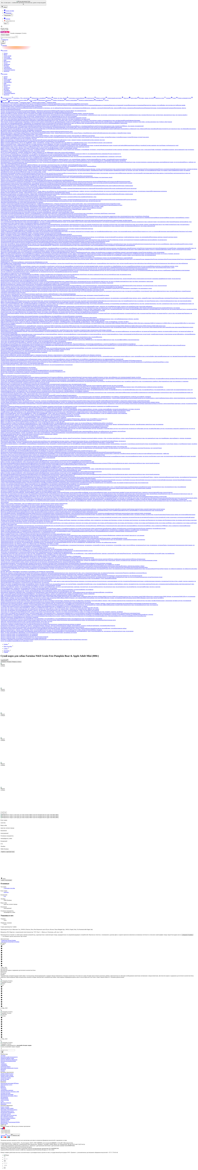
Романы (158, 362)
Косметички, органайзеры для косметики (25, 277)
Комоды (11, 135)
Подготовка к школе (111, 360)
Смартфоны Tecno (104, 387)
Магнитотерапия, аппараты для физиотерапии (73, 278)
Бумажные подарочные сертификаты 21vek (29, 371)
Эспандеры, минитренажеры (54, 287)
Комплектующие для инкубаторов (39, 231)
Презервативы (108, 285)
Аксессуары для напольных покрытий (141, 191)
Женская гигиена (5, 284)
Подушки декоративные (83, 431)
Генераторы (30, 203)
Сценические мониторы (21, 339)
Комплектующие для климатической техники (13, 384)
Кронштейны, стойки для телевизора (38, 417)
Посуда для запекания (40, 155)
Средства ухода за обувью (67, 276)
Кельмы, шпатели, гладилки (27, 213)
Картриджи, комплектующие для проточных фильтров (67, 169)
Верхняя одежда (52, 274)
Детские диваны (73, 133)
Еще (5, 23)
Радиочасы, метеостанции (27, 392)
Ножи (17, 158)
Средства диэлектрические (27, 187)
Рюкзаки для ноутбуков (67, 127)
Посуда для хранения (23, 160)
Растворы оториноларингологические (141, 278)
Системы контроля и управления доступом (97, 406)
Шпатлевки (30, 177)
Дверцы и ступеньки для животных (87, 310)
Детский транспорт (6, 257)
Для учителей (86, 360)
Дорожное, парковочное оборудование (84, 242)
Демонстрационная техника (8, 319)
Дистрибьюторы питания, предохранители (121, 239)
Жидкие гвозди (17, 196)
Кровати (18, 410)
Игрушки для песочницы (11, 249)
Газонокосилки (33, 217)
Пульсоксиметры (49, 278)
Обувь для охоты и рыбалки (25, 276)
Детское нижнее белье (62, 259)
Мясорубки (64, 112)
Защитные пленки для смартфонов (108, 389)
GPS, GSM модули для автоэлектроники (59, 245)
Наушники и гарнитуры (21, 395)
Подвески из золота (116, 345)
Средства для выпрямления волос (119, 269)
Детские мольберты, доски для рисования (153, 252)
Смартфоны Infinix (95, 387)
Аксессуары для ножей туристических (84, 300)
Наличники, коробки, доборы (20, 192)
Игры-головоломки (40, 330)
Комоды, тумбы (5, 135)
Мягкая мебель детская (75, 256)
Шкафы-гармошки (34, 409)
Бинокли (14, 338)
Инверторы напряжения (95, 398)
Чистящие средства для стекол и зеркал (75, 428)
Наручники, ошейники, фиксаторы (19, 349)
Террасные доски (51, 180)
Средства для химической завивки (101, 269)
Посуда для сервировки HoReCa (28, 323)
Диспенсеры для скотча (73, 213)
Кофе (5, 60)
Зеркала (13, 416)
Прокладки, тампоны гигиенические (19, 284)
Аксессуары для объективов (116, 120)
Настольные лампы (52, 424)
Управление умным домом (19, 402)
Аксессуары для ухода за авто (157, 244)
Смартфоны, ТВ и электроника (21, 98)
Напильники (64, 209)
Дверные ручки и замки (34, 192)
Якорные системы (128, 303)
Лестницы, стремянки (18, 228)
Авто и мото (134, 98)
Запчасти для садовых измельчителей (145, 226)
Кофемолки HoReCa (130, 325)
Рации (28, 327)
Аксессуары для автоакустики (102, 239)
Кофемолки (55, 110)
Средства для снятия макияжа (86, 266)
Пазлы (46, 330)
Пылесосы (6, 71)
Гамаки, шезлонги (50, 146)
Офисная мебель (5, 321)
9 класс (49, 360)
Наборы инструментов (19, 207)
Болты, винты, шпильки (75, 185)
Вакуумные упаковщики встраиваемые (18, 106)
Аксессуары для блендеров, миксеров (159, 115)
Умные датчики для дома (63, 402)
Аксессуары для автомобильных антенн (99, 241)
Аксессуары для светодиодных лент (91, 201)
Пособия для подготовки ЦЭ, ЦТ (66, 360)
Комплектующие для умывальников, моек (105, 170)
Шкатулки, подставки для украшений (65, 166)
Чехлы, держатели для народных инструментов (34, 342)
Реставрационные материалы (159, 191)
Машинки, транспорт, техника (80, 248)
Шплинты (116, 185)
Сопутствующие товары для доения (90, 231)
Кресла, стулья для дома (103, 413)
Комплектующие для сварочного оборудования (74, 206)
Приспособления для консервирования (64, 162)
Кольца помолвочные (31, 344)
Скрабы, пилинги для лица (101, 266)
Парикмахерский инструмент (121, 267)
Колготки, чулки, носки (18, 274)
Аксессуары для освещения (156, 424)
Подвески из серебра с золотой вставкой (142, 345)
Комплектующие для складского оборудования (144, 327)
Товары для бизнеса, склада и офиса (17, 100)
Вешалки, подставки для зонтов (56, 144)
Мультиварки (38, 108)
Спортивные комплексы (29, 289)
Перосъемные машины (19, 232)
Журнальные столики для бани (60, 148)
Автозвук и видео (5, 239)
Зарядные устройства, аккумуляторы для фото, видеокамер (93, 120)
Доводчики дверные (64, 192)
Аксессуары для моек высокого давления (97, 226)
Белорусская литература (70, 362)
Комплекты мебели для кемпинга (21, 302)
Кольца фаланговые (42, 344)
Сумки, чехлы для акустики (41, 393)
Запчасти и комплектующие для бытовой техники (14, 364)
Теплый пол (85, 183)
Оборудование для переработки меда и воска (48, 234)
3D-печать (90, 331)
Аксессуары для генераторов (87, 216)
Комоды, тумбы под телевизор (21, 417)
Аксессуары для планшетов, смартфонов (86, 388)
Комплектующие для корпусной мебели (114, 145)
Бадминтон (68, 295)
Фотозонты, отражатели (80, 121)
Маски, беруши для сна (96, 431)
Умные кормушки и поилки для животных (182, 403)
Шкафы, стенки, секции (34, 142)
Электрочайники (25, 110)
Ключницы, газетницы (81, 144)
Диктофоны (63, 395)
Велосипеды (7, 61)
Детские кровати (24, 410)
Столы (2, 137)
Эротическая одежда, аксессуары (25, 352)
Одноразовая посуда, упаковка (101, 160)
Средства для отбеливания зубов (94, 281)
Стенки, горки (19, 409)
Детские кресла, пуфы (44, 407)
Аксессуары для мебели (78, 145)
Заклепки (66, 185)
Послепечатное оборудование (8, 317)
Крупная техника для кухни (8, 103)
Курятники (176, 231)
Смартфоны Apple (34, 387)
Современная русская (140, 362)
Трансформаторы (77, 188)
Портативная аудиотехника (8, 395)
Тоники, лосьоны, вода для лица (35, 266)
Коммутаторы (67, 400)
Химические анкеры (91, 185)
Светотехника (4, 201)
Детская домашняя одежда (37, 259)
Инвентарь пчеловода (66, 234)
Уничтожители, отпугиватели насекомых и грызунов (108, 221)
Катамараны (30, 303)
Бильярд (3, 296)
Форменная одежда (78, 274)
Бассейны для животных (71, 310)
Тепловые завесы (104, 378)
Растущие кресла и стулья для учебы (55, 421)
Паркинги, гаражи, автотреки (96, 248)
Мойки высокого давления (173, 217)
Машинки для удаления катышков (121, 377)
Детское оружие (74, 249)
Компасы (96, 300)
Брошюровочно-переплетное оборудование (34, 317)
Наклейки (86, 320)
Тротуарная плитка (41, 178)
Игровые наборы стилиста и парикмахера (151, 249)
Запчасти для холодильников (52, 364)
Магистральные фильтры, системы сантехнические (95, 169)
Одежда (3, 274)
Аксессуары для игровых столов (74, 330)
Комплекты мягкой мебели (94, 133)
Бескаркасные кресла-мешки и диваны (111, 133)
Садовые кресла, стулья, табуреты (89, 412)
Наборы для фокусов (46, 251)
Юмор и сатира (165, 362)
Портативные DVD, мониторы (86, 239)
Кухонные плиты (32, 103)
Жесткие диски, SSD (15, 126)
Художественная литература (8, 362)
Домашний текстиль (6, 431)
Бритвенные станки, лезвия (26, 271)
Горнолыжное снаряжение (35, 288)
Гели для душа (15, 270)
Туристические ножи (68, 300)
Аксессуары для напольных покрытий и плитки (13, 191)
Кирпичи (22, 178)
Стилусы (32, 398)
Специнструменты (67, 210)
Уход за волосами (5, 267)
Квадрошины (60, 235)
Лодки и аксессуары (6, 303)
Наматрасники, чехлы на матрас (62, 410)
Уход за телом (4, 270)
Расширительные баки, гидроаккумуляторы (185, 169)
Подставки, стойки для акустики (25, 393)
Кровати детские (55, 256)
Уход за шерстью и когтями (78, 312)
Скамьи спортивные (41, 289)
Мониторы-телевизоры (31, 117)
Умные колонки (49, 395)
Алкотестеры (13, 242)
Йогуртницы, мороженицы (127, 108)
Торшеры (27, 424)
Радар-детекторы (59, 241)
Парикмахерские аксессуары (136, 267)
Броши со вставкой (9, 346)
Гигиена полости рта (6, 281)
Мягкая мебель (4, 133)
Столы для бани (48, 148)
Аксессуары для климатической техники (75, 384)
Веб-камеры (121, 398)
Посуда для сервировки (89, 153)
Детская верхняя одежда (74, 259)
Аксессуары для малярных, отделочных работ (91, 213)
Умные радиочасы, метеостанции (162, 403)
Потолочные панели (26, 195)
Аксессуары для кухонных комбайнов (124, 115)
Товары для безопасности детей (170, 145)
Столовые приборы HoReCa (76, 323)
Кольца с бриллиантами (74, 344)
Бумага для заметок (25, 320)
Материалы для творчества (130, 331)
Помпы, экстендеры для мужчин (89, 348)
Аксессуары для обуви (39, 276)
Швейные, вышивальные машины (67, 377)
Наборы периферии (40, 398)
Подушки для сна (16, 431)
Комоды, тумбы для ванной (52, 135)
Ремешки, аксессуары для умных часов (66, 119)
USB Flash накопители (17, 131)
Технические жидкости (7, 238)
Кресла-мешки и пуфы (14, 407)
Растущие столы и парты (82, 137)
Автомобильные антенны (70, 241)
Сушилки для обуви (135, 377)
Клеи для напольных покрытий (52, 196)
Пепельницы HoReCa (141, 325)
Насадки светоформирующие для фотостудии (62, 121)
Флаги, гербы (19, 363)
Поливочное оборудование (15, 221)
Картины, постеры (16, 166)
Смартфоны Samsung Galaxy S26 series (130, 387)
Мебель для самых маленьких (8, 253)
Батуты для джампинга (117, 287)
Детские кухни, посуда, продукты (61, 249)
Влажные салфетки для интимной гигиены (58, 284)
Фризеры (136, 108)
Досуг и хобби (33, 100)
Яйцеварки (11, 109)
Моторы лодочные (38, 303)
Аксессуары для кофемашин (64, 115)
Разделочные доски (41, 159)
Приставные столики (114, 137)
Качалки (90, 255)
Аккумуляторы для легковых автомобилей (36, 237)
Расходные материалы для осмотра (140, 285)
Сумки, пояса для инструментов (52, 214)
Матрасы (13, 410)
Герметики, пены (91, 196)
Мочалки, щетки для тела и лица (157, 270)
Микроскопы (20, 338)
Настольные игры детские (21, 252)
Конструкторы (9, 248)
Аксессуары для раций (113, 327)
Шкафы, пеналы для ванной (33, 414)
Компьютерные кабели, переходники (171, 398)
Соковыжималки (47, 110)
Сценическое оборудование (8, 339)
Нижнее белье (8, 274)
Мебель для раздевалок (143, 291)
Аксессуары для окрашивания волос (138, 269)
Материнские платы (59, 126)
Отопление (3, 183)
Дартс (64, 330)
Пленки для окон (79, 425)
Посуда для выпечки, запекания (9, 155)
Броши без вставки (19, 346)
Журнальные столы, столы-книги (85, 142)
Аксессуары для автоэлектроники (9, 245)
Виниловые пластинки (130, 392)
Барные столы (16, 137)
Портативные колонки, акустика (36, 395)
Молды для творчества (143, 331)
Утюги (48, 377)
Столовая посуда (79, 153)
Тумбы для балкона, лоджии (158, 149)
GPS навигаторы (35, 241)
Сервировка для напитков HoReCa (64, 325)
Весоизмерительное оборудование (98, 327)
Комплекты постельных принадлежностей (35, 431)
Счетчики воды (34, 189)
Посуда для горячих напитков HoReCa (58, 323)
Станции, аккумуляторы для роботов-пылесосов (105, 381)
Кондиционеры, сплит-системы (33, 378)
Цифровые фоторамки (134, 120)
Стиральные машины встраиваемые (37, 377)
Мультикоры (31, 339)
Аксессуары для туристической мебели (181, 300)
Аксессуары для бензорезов (34, 216)
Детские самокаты (60, 257)
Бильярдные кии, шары (21, 296)
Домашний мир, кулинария (74, 356)
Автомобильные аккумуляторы (17, 237)
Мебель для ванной (6, 414)
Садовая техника (5, 217)
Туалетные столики (52, 137)
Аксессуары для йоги (18, 287)
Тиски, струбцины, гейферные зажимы (23, 209)
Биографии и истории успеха (76, 355)
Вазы (60, 427)
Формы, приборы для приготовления (86, 159)
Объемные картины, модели (59, 331)
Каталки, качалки (15, 257)
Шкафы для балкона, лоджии (93, 149)
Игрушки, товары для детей (146, 98)
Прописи (24, 360)
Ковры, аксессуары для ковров (38, 432)
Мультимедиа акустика (14, 392)
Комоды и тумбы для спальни (52, 416)
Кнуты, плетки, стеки (34, 349)
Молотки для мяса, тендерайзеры (105, 159)
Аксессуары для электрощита (32, 188)
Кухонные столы (8, 137)
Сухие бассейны (97, 255)
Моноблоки (27, 124)
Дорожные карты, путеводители (158, 300)
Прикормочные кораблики (160, 307)
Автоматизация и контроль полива (131, 221)
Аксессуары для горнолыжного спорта (105, 288)
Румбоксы (61, 252)
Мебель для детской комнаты (8, 256)
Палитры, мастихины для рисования (26, 335)
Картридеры (59, 131)
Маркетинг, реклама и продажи (19, 355)
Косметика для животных (92, 312)
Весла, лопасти (65, 303)
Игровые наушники (120, 128)
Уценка (6, 53)
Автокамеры (78, 235)
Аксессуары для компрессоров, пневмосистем (74, 205)
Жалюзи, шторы (5, 425)
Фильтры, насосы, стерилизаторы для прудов (64, 220)
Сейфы (41, 321)
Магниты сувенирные (87, 166)
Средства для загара (19, 273)
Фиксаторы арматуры (108, 185)
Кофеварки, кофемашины (36, 110)
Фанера (29, 180)
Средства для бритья (72, 271)
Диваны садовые (82, 133)
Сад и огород (4, 221)
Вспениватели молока (64, 110)
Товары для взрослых (58, 100)
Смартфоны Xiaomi (44, 387)
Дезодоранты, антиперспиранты (90, 270)
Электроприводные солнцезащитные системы (96, 425)
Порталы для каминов (156, 378)
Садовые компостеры (88, 221)
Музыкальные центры (49, 392)
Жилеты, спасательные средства (49, 305)
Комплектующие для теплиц (64, 221)
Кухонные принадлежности (8, 159)
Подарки (3, 167)
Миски (125, 159)
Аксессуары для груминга (12, 312)
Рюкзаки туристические (76, 298)
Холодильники (8, 68)
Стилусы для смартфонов (123, 389)
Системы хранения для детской (109, 255)
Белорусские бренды (177, 263)
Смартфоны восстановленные (21, 387)
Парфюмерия (4, 262)
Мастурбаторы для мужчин (49, 348)
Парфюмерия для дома (42, 262)
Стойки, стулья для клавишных (41, 341)
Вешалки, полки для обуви (107, 321)
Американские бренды (166, 263)
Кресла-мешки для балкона (45, 149)
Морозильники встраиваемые (136, 105)
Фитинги (29, 174)
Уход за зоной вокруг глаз (50, 266)
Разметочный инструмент (7, 212)
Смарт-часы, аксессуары (7, 119)
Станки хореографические (156, 291)
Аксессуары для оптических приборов (67, 338)
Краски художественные (78, 334)
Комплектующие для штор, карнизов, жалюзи (63, 425)
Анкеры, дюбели (29, 185)
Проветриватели (128, 378)
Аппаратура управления (88, 188)
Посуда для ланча (59, 160)
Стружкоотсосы (52, 205)
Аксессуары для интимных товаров (54, 350)
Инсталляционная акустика (143, 392)
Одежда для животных (188, 309)
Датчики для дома (62, 406)
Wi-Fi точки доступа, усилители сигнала (40, 400)
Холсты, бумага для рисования (123, 334)
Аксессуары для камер (58, 120)
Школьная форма (25, 259)
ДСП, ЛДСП (34, 180)
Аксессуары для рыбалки (98, 307)
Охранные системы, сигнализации (76, 406)
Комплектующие (5, 126)
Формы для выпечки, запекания (25, 155)
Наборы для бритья (51, 167)
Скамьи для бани (39, 148)
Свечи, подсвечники (79, 427)
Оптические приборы (6, 338)
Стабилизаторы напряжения (81, 398)
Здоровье (168, 98)
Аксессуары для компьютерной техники (11, 127)
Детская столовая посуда (114, 153)
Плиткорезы (17, 213)
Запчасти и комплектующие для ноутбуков (12, 367)
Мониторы (22, 117)
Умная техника (5, 403)
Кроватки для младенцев (22, 253)
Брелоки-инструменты (108, 300)
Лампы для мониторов (36, 130)
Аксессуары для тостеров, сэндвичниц (104, 115)
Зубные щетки (54, 281)
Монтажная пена (31, 196)
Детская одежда (16, 259)
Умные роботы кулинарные (62, 403)
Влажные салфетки (171, 270)
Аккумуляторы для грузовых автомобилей (58, 237)
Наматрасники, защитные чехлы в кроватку (90, 420)
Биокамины (121, 378)
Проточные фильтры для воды (35, 169)
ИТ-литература (35, 356)
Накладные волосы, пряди (167, 267)
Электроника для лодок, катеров (157, 303)
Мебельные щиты (42, 180)
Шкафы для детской (21, 256)
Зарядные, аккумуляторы (187, 398)
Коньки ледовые (16, 288)
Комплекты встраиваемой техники (119, 105)
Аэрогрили (21, 108)
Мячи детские (55, 251)
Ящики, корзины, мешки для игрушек (128, 255)
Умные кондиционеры (87, 403)
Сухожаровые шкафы (156, 278)
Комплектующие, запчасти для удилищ (122, 306)
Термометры (57, 278)
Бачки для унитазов (146, 170)
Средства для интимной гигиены (123, 270)
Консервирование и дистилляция (9, 162)
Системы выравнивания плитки (122, 191)
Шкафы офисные (64, 423)
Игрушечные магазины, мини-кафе (131, 249)
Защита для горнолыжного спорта (143, 288)
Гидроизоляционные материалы (89, 181)
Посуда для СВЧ (44, 152)
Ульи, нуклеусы (18, 234)
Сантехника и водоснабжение (76, 98)
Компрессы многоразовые (183, 270)
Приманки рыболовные (53, 306)
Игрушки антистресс (106, 249)
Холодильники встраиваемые (46, 105)
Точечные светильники (47, 201)
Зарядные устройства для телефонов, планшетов (35, 389)
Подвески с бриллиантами (160, 345)
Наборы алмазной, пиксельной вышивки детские (129, 252)
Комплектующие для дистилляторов (174, 162)
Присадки (50, 238)
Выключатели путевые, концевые (64, 188)
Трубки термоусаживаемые (41, 187)
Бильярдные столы (10, 296)
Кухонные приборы (20, 159)
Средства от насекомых (23, 430)
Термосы (21, 300)
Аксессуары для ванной (73, 414)
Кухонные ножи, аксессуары (8, 158)
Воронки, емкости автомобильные (174, 244)
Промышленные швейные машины (37, 328)
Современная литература (22, 362)
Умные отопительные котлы (133, 403)
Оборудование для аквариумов (38, 313)
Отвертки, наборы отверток (48, 207)
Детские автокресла (100, 242)
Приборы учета (5, 189)
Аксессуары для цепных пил (103, 224)
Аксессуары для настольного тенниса (55, 295)
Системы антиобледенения (105, 183)
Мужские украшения (96, 263)
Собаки (3, 309)
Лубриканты (127, 285)
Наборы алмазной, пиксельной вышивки (29, 331)
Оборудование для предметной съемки (97, 121)
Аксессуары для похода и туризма (10, 300)
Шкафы (13, 409)
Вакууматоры (43, 113)
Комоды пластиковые (89, 135)
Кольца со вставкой (53, 344)
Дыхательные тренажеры (38, 278)
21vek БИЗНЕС (8, 58)
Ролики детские (80, 257)
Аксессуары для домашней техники (10, 381)
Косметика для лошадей (51, 316)
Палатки (6, 298)
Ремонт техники (30, 373)
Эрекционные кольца (109, 348)
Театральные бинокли (38, 338)
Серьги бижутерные (37, 263)
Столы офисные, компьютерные (30, 321)
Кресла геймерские (131, 128)
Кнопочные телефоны (146, 387)
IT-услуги (28, 375)
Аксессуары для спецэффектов (116, 339)
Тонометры (23, 278)
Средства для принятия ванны (140, 270)
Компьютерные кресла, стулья (39, 412)
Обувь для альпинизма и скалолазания (93, 298)
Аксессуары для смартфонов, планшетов (11, 389)
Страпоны (100, 348)
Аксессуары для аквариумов (140, 313)
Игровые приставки (13, 128)
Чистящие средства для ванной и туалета (97, 428)
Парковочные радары (82, 241)
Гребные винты (119, 303)
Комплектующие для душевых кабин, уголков (34, 171)
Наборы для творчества (52, 252)
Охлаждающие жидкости (41, 238)
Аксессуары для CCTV (36, 406)
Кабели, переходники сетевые (124, 400)
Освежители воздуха (11, 430)
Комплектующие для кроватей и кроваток (61, 145)
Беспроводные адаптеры (57, 400)
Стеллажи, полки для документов (78, 423)
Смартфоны (7, 67)
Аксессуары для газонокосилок (57, 226)
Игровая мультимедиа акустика (165, 128)
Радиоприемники (38, 392)
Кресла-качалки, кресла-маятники (103, 142)
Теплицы (55, 221)
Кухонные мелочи (118, 159)
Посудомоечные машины (52, 103)
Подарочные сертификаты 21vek (9, 371)
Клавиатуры (27, 398)
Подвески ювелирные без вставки (102, 345)
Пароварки (147, 108)
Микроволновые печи (29, 108)
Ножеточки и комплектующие (45, 158)
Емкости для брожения (93, 162)
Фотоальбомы (24, 166)
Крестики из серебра (43, 345)
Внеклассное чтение (16, 360)
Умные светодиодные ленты (114, 402)
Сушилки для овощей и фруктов (31, 113)
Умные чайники (51, 403)
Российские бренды (10, 264)
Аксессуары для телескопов (84, 338)
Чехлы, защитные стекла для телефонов (58, 389)
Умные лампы (73, 402)
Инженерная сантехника (7, 173)
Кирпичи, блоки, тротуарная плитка (10, 178)
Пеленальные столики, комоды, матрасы (71, 253)
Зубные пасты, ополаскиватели (77, 281)
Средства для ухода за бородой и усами (102, 267)
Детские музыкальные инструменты (149, 248)
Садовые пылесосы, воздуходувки (93, 217)
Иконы (94, 166)
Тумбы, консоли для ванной (18, 414)
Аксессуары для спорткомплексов (147, 255)
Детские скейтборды (70, 257)
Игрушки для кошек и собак (71, 309)
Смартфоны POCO (85, 387)
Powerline (83, 400)
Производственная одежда (68, 214)
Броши (2, 346)
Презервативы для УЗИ (118, 285)
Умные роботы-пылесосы (15, 403)
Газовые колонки (22, 183)
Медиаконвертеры (111, 400)
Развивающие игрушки (165, 248)
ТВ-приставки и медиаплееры (45, 117)
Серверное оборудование (64, 124)
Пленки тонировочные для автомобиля (78, 244)
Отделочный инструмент (7, 213)
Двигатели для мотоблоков (48, 224)
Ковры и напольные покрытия (9, 432)
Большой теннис (75, 295)
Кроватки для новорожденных (37, 410)
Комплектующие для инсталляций (41, 174)
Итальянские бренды (132, 263)
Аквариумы (13, 313)
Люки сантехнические (176, 173)
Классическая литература (35, 362)
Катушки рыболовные (31, 306)
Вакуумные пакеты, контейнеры (48, 115)
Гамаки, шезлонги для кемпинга (73, 302)
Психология (20, 356)
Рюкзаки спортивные (165, 298)
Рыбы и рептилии (5, 313)
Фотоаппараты (15, 120)
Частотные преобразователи (117, 188)
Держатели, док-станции (78, 396)
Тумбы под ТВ (79, 135)
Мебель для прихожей (6, 144)
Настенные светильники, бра (68, 424)
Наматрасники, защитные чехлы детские (83, 418)
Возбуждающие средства (38, 350)
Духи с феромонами (26, 350)
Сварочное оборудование (26, 206)
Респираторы (51, 282)
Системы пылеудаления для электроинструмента (99, 205)
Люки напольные (28, 202)
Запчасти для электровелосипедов (54, 370)
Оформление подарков (63, 167)
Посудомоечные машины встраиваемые (64, 105)
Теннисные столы (40, 295)
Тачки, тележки (28, 228)
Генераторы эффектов (67, 339)
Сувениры (3, 166)
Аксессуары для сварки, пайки (95, 206)
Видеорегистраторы (15, 241)
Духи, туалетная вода (13, 262)
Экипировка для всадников (24, 316)
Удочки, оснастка (5, 306)
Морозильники (41, 103)
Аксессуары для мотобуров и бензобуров (138, 216)
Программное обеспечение (115, 127)
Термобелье (28, 274)
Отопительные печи (44, 183)
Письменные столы (27, 421)
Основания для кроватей (77, 410)
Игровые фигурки (83, 249)
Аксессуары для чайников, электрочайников (65, 164)
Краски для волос (24, 269)
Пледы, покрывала (61, 431)
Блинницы (142, 108)
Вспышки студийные (112, 121)
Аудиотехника (4, 392)
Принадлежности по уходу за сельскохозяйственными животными (155, 231)
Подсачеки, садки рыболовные (64, 307)
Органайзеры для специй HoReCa (92, 323)
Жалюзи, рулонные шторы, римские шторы (20, 425)
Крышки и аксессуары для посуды (58, 152)
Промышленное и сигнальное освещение (19, 201)
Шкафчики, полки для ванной (48, 414)
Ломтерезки (70, 112)
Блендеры (22, 112)
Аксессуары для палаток (15, 298)
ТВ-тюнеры (64, 123)
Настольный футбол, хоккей (55, 330)
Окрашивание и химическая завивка (10, 269)
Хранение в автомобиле (113, 244)
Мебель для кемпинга (6, 302)
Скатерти (74, 431)
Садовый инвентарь (37, 228)
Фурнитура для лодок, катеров (141, 303)
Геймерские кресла (52, 412)
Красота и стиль (160, 98)
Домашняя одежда (61, 274)
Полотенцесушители (34, 173)
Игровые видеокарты (68, 128)
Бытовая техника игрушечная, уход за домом (40, 249)
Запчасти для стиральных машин (35, 364)
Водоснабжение (5, 169)
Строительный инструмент (114, 98)
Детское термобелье (119, 259)
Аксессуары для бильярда (34, 296)
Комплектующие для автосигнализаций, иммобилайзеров (33, 245)
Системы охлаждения (70, 126)
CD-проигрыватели (71, 395)
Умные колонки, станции (32, 402)
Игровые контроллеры (35, 128)
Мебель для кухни (5, 139)
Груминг (3, 312)
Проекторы (56, 117)
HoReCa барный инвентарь (8, 325)
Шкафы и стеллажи (6, 409)
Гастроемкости (71, 152)
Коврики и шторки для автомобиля (58, 244)
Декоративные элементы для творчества (160, 331)
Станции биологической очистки (98, 220)
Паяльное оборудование (39, 206)
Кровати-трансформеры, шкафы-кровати (110, 410)
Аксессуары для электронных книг (106, 388)
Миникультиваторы (160, 217)
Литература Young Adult (48, 362)
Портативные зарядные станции (158, 237)
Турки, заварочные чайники (8, 164)
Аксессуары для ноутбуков (42, 127)
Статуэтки (78, 166)
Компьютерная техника (7, 124)
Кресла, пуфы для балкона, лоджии (14, 151)
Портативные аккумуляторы (29, 396)
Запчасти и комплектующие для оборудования (119, 220)
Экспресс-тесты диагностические (158, 285)
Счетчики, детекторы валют (37, 327)
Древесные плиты (60, 180)
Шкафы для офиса (81, 321)
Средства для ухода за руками (56, 270)
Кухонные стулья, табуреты (11, 412)
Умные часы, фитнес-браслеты (48, 119)
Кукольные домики (125, 248)
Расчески (146, 267)
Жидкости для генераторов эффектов (98, 339)
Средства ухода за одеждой (106, 274)
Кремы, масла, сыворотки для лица (17, 266)
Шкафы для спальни (75, 416)
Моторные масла (17, 238)
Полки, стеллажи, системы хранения (50, 142)
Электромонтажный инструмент (9, 210)
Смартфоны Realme (114, 387)
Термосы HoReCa (152, 325)
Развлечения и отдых (6, 330)
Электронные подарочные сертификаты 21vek (53, 371)
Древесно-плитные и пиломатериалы (10, 180)
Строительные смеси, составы (66, 177)
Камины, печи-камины (33, 183)
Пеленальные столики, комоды (67, 135)
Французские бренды (154, 263)
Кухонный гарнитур (9, 138)
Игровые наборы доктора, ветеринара (172, 249)
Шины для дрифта (42, 235)
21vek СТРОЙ (7, 56)
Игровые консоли (53, 124)
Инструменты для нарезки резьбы (37, 212)
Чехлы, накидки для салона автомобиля (38, 244)
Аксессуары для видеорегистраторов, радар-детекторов (85, 245)
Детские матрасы (64, 256)
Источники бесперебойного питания (55, 398)
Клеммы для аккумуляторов (107, 237)
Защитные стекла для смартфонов (90, 389)
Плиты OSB (23, 180)
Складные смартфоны (157, 387)
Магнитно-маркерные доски (22, 319)
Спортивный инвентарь (7, 291)
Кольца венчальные (9, 344)
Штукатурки (36, 177)
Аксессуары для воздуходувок (41, 226)
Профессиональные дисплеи (78, 117)
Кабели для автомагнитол (160, 239)
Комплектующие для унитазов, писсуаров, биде (128, 170)
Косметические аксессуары (58, 277)
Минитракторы (151, 217)
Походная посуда (58, 300)
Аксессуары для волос (154, 267)
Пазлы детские (32, 252)
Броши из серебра (37, 346)
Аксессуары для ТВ (73, 123)
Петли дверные (44, 192)
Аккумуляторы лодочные (108, 303)
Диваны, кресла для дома (21, 142)
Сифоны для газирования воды (78, 110)
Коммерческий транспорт (7, 246)
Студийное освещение (44, 121)
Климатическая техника (7, 378)
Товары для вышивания (12, 337)
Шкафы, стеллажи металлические (18, 327)
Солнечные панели (172, 237)
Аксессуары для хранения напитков (34, 156)
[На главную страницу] (5, 33)
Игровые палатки (31, 255)
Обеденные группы (136, 137)
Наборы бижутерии (107, 263)
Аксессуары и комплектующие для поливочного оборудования (157, 221)
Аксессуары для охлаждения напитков (77, 156)
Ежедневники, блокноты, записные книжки (42, 320)
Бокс (14, 291)
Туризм (2, 298)
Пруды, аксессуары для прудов (44, 220)
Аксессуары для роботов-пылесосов (62, 381)
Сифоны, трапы (89, 170)
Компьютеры (33, 124)
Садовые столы (72, 137)
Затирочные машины (98, 203)
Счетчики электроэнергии (23, 189)
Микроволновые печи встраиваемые (85, 105)
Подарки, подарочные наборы (13, 167)
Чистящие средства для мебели (146, 428)
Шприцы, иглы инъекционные (85, 285)
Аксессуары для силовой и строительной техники (14, 216)
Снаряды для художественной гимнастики (63, 291)
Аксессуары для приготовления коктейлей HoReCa (111, 325)
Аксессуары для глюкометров (39, 280)
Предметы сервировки (102, 153)
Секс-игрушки (4, 348)
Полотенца (69, 431)
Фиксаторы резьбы (80, 196)
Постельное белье (51, 431)
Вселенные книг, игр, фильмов (169, 356)
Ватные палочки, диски (172, 266)
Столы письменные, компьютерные (29, 137)
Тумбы (15, 135)
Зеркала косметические (71, 277)
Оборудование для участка (8, 220)
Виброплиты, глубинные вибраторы (55, 203)
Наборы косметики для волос (69, 267)
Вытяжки (25, 103)
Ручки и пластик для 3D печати (101, 331)
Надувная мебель (67, 146)
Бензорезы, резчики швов (72, 203)
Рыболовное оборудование (8, 307)
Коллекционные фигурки (94, 249)
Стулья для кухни (23, 139)
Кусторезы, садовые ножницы (58, 217)
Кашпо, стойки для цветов (15, 427)
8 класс (45, 360)
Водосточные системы (35, 181)
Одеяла (22, 431)
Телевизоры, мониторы (7, 117)
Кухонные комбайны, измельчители (34, 112)
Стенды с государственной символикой (33, 363)
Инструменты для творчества (178, 331)
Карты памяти (37, 120)
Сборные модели (72, 251)
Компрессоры (19, 205)
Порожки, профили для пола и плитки (84, 191)
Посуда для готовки (6, 152)
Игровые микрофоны (151, 128)
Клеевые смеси (23, 177)
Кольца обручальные (20, 344)
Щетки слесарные (97, 207)
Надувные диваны (126, 133)
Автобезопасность (5, 242)
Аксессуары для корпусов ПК (116, 126)
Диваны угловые (29, 133)
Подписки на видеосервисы (47, 123)
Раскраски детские (41, 252)
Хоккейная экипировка (77, 288)
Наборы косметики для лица (158, 266)
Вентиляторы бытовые (19, 378)
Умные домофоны (133, 402)
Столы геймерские (141, 128)
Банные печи (53, 183)
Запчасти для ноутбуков (29, 367)
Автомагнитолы (14, 239)
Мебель (49, 98)
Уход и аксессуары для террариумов (174, 313)
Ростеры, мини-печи (114, 108)
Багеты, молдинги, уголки (49, 195)
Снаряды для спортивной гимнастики (108, 291)
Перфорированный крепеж (49, 185)
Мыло (9, 270)
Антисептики (80, 282)
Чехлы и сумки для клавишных (58, 341)
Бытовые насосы (22, 169)
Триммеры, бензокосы (15, 217)
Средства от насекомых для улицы (140, 300)
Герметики (24, 196)
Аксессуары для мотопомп (120, 216)
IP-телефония (102, 400)
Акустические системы (73, 392)
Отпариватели (54, 377)
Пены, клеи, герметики (7, 196)
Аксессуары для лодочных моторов (92, 303)
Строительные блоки (30, 178)
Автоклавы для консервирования (159, 108)
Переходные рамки (31, 239)
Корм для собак (101, 310)
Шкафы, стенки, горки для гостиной (53, 413)
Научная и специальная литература (117, 356)
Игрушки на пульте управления (21, 248)
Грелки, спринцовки (98, 285)
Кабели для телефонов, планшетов (79, 391)
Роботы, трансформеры (49, 248)
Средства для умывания (63, 266)
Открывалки (77, 162)
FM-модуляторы (40, 239)
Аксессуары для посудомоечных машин (76, 385)
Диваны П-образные (39, 133)
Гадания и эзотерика (106, 330)
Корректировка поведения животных (37, 310)
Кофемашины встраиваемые (102, 105)
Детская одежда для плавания (132, 259)
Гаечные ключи (37, 207)
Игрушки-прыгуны (23, 249)
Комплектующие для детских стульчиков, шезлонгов (165, 253)
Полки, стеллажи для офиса (121, 321)
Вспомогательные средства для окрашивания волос (62, 269)
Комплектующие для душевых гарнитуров (163, 170)
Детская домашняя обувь (146, 259)
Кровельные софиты (61, 181)
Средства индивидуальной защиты (26, 214)
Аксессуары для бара (6, 156)
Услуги (5, 63)
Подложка (28, 191)
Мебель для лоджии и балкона (9, 149)
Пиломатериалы (69, 180)
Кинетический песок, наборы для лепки (89, 252)
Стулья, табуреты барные (34, 139)
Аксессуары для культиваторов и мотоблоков (21, 226)
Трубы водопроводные (58, 173)
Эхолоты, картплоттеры (21, 307)
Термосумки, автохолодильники (45, 300)
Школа (5, 54)
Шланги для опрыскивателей (42, 223)
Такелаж (44, 203)
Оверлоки (78, 377)
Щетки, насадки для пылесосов (45, 381)
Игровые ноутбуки (46, 128)
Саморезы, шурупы (16, 185)
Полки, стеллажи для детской (34, 256)
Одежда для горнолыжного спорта (125, 288)
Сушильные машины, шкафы (89, 377)
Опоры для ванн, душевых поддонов (48, 170)
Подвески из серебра (126, 345)
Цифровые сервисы (6, 375)
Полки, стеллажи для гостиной (71, 413)
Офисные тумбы (91, 423)
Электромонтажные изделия (8, 187)
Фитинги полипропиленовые (166, 169)
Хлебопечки (105, 108)
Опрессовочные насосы (56, 174)
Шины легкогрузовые (23, 235)
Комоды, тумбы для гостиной (35, 413)
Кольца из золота (117, 344)
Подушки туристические (152, 298)
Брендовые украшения (12, 263)
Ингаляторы (29, 278)
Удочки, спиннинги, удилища (17, 306)
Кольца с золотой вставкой (105, 344)
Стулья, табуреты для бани (105, 412)
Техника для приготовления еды (9, 108)
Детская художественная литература (20, 359)
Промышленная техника (7, 328)
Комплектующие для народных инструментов (59, 342)
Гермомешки (72, 294)
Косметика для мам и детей (40, 270)
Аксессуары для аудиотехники (174, 392)
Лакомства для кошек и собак (38, 309)
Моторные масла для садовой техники (163, 224)
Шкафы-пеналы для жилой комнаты (48, 409)
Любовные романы (151, 362)
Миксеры (58, 112)
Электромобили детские (90, 257)
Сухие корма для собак (11, 309)
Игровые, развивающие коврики (180, 248)
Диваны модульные (64, 133)
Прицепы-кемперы (13, 299)
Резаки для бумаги (51, 317)
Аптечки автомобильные (40, 242)
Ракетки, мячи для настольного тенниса (25, 295)
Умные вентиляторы (75, 403)
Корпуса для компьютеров (83, 126)
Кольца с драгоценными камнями (89, 344)
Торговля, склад (5, 327)
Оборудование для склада (125, 327)
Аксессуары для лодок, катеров (174, 303)
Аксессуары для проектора (85, 123)
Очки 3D (94, 123)
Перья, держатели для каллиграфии (63, 334)
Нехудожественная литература (9, 356)
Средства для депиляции (39, 271)
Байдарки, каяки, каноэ (21, 303)
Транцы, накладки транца (76, 303)
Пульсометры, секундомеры (21, 294)
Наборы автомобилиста (53, 242)
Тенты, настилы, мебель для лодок (52, 303)
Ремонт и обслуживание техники (9, 373)
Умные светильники (101, 402)
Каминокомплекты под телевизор (57, 417)
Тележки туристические (180, 298)
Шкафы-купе (26, 409)
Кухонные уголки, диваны (52, 133)
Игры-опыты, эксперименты (33, 251)
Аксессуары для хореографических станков (174, 291)
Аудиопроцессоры (137, 239)
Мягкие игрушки (60, 248)
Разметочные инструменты (21, 212)
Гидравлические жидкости (84, 238)
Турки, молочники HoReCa (108, 323)
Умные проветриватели (147, 403)
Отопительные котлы (12, 183)
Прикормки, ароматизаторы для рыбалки (71, 306)
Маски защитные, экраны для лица (39, 282)
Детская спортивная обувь (160, 259)
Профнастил (105, 181)
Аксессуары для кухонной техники (10, 115)
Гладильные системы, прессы (104, 377)
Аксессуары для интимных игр (48, 349)
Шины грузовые (33, 235)
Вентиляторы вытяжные (168, 378)
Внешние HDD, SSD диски (30, 131)
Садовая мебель (5, 146)
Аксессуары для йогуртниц (12, 116)
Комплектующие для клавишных (24, 341)
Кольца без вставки (63, 344)
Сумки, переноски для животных (56, 310)
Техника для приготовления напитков (11, 110)
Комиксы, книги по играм (67, 359)
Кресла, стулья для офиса (39, 423)
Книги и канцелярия (71, 100)
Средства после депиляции (53, 271)
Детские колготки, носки (50, 259)
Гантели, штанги (41, 287)
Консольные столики (125, 137)
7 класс (41, 360)
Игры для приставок (23, 128)
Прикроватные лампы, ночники (38, 424)
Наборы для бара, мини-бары (95, 156)
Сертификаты (99, 100)
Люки (2, 202)
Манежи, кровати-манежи (88, 253)
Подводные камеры (32, 307)
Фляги (100, 300)
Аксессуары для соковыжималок (51, 116)
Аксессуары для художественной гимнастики (86, 291)
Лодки (13, 303)
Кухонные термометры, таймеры (54, 159)
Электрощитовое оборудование (9, 188)
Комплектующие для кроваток (143, 253)
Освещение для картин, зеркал (131, 424)
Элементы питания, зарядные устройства (48, 396)
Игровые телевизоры (90, 128)
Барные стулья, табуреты (25, 412)
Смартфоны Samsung (54, 387)
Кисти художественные (91, 334)
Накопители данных (6, 131)
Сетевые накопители (50, 131)
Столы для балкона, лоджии (78, 149)
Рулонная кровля (113, 181)
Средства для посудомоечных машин (96, 385)
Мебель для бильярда (46, 296)
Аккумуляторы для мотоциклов (78, 237)
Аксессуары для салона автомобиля (129, 244)
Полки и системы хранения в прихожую (37, 144)
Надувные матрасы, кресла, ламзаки (136, 298)
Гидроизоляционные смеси (81, 177)
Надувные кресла (54, 407)
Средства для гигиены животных (173, 309)
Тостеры (61, 108)
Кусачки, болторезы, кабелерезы (53, 210)
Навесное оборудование (34, 224)
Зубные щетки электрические (19, 281)
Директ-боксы (38, 339)
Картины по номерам (12, 331)
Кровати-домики (125, 410)
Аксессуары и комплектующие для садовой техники (14, 224)
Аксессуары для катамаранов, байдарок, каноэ (28, 305)
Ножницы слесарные (61, 207)
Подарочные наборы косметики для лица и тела (33, 167)
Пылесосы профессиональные (40, 205)
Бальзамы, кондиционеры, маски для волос (31, 267)
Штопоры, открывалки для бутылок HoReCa (43, 325)
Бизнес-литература (6, 355)
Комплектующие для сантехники (9, 170)
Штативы (125, 120)
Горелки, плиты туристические (44, 298)
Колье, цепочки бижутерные (61, 263)
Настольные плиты (64, 103)
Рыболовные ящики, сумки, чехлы (47, 307)
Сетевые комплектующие (92, 400)
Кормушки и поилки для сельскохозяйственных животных (122, 231)
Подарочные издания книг (100, 362)
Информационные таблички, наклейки (128, 319)
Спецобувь (84, 214)
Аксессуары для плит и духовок (40, 385)
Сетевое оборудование (7, 400)
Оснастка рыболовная (87, 306)
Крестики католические (68, 345)
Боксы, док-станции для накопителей (134, 126)
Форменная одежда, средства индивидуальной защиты (15, 282)
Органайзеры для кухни (35, 160)
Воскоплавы (63, 271)
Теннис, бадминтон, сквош (8, 295)
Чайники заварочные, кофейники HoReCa (127, 323)
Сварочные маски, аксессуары (54, 206)
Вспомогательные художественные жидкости (166, 334)
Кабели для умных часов (83, 119)
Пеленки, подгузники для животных (127, 309)
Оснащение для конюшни (75, 316)
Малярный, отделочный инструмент (44, 213)
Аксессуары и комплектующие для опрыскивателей (21, 223)
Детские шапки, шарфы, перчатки (90, 259)
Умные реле (125, 402)
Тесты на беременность (38, 285)
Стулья (2, 412)
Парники (50, 221)
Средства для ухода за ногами (107, 270)
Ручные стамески (72, 209)
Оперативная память (25, 126)
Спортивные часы (33, 294)
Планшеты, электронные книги (9, 388)
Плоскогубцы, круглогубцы (37, 210)
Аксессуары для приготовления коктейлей (55, 156)
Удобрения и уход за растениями (9, 230)
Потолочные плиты (37, 195)
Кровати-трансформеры (29, 141)
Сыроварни (171, 108)
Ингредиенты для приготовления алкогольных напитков (114, 162)
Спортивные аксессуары (7, 294)
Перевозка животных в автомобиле (146, 309)
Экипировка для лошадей (38, 316)
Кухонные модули (19, 138)
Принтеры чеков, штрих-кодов (53, 327)
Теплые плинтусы (93, 183)
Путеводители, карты (86, 356)
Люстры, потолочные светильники (16, 424)
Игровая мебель (5, 134)
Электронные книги (28, 388)
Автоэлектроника (5, 241)
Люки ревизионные (9, 202)
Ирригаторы (30, 281)
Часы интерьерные (37, 427)
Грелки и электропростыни (92, 278)
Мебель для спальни (6, 416)
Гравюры (85, 331)
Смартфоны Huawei (75, 387)
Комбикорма (103, 231)
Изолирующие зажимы (55, 187)
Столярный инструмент (7, 209)
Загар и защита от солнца (7, 273)
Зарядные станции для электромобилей (139, 237)
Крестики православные (55, 345)
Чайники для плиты (38, 164)
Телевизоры (7, 64)
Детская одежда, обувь (6, 259)
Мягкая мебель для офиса (69, 321)
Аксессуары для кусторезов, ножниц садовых (141, 224)
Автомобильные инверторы (47, 241)
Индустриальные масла (59, 238)
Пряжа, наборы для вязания (26, 337)
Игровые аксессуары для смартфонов (140, 389)
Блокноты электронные (60, 320)
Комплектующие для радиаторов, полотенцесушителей (105, 173)
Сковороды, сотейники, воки (18, 152)
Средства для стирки (14, 428)
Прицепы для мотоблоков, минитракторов (66, 224)
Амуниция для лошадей (11, 316)
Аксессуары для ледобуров (84, 307)
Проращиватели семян (69, 113)
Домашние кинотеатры (61, 392)
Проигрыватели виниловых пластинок (90, 392)
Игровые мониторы (79, 128)
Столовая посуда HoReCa (161, 323)
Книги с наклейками (90, 359)
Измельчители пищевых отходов (152, 105)
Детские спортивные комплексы (64, 255)
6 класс (37, 360)
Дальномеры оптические (50, 338)
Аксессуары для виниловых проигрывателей (112, 392)
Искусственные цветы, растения (50, 427)
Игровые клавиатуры (109, 128)
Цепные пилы (25, 217)
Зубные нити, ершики (63, 281)
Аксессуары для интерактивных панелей (89, 319)
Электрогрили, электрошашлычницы (74, 108)
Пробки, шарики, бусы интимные (33, 348)
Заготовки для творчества (116, 331)
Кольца (2, 344)
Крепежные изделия (6, 185)
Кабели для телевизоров (33, 123)
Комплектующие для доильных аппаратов (70, 231)
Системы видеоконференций (54, 319)
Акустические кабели (11, 393)
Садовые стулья (26, 146)
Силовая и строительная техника (9, 203)
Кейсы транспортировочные (131, 339)
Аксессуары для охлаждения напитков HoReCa (85, 325)
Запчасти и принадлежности (86, 100)
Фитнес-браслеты (24, 119)
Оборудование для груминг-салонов (43, 312)
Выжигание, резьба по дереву (71, 252)
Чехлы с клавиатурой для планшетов (171, 389)
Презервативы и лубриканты (8, 353)
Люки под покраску (38, 202)
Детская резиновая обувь (173, 259)
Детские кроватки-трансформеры (44, 141)
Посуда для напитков (21, 153)
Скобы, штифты (38, 185)
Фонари (129, 300)
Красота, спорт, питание (132, 356)
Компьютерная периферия (7, 398)
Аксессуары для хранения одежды (122, 274)
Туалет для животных (112, 309)
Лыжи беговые (24, 288)
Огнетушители (40, 214)
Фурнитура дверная (54, 192)
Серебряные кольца (127, 344)
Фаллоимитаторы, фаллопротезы (64, 348)
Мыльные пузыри (117, 249)
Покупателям (7, 15)
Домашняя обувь (8, 276)
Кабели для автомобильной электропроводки (123, 245)
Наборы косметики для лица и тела (73, 270)
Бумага (18, 320)
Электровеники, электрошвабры (66, 380)
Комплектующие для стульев (42, 145)
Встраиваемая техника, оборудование (10, 105)
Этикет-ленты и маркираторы (81, 327)
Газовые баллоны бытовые (190, 378)
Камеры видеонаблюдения (23, 406)
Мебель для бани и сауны (7, 148)
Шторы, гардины (36, 425)
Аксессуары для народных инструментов (11, 342)
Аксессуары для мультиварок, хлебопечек (83, 115)
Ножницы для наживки (173, 307)
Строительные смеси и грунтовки (10, 177)
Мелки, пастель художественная (106, 334)
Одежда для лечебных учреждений (104, 282)
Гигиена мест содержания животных (18, 310)
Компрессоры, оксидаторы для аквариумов (72, 313)
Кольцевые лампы (21, 121)
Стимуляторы (77, 348)
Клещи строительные (72, 207)
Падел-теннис (105, 295)
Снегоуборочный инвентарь (85, 228)
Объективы (44, 120)
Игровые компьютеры (42, 124)
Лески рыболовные (42, 306)
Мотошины (54, 235)
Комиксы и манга (59, 362)
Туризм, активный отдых (184, 98)
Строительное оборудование (8, 205)
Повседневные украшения (25, 263)
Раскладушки (96, 410)
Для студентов (78, 360)
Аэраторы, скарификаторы (109, 217)
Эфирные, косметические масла (27, 262)
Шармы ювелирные (11, 345)
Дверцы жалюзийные (106, 149)
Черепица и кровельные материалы (20, 181)
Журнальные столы (62, 137)
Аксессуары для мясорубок (141, 115)
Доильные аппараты (53, 231)
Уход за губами (112, 266)
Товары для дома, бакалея (60, 98)
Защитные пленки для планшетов (15, 391)
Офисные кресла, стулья (15, 321)
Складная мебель (65, 298)
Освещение (4, 424)
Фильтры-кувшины (82, 164)
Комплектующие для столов (27, 145)
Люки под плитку (19, 202)
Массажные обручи (78, 287)
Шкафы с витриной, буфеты (65, 409)
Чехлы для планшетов (156, 389)
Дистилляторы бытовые (20, 163)
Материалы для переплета (62, 317)
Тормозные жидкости (71, 238)
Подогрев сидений (188, 244)
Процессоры (93, 126)
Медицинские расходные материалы (10, 285)
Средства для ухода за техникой (68, 116)
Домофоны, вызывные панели (50, 406)
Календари (81, 320)
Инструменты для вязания (40, 337)
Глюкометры (103, 278)
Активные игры (63, 251)
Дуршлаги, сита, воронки (70, 159)
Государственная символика (8, 363)
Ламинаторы (19, 317)
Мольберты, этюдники (184, 334)
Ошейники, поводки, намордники (55, 309)
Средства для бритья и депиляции (10, 271)
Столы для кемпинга (50, 302)
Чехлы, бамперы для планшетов (67, 388)
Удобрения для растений (24, 230)
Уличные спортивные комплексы (56, 289)
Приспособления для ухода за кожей (141, 266)
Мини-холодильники (82, 103)
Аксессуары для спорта (19, 292)
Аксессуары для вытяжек (25, 385)
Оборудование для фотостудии (9, 121)
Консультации (22, 373)
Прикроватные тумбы (22, 135)
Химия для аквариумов (112, 313)
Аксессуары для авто (6, 244)
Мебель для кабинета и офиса (8, 423)
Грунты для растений (36, 230)
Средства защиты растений (49, 230)
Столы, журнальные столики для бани (99, 137)
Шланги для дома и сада (41, 221)
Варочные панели (25, 105)
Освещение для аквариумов (125, 313)
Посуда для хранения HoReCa (176, 323)
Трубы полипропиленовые (151, 169)
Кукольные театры (135, 248)
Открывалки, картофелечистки (55, 113)
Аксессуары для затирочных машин (104, 216)
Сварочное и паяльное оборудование (10, 206)
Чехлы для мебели (141, 145)
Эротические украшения (40, 352)
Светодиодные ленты (24, 130)
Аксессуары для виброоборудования (69, 216)
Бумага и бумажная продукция (9, 320)
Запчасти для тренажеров (30, 368)
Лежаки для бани (72, 148)
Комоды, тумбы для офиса (93, 321)
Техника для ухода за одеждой (9, 377)
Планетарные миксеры (50, 112)
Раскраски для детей (79, 359)
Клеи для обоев (40, 196)
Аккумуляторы (5, 237)
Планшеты (21, 124)
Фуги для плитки (69, 191)
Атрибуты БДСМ (5, 349)
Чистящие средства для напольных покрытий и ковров (168, 428)
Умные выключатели (82, 402)
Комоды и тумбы (72, 142)
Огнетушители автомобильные (25, 242)
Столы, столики (14, 139)
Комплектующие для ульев (29, 234)
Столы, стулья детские (16, 421)
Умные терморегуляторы (152, 402)
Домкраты (59, 205)
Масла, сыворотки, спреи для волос (52, 267)
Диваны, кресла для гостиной (20, 413)
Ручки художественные (47, 334)
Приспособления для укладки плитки (104, 191)
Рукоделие (3, 337)
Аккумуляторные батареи (65, 396)
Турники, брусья (19, 289)
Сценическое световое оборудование (51, 339)
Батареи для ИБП (69, 398)
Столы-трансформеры (59, 141)
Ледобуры (74, 307)
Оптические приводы (102, 126)
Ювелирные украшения (44, 100)
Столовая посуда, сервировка (8, 153)
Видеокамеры (22, 120)
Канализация (4, 176)
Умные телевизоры (27, 403)
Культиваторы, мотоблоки (43, 217)
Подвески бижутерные (75, 263)
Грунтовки (91, 177)
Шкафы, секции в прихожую (80, 409)
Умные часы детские (34, 119)
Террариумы (87, 313)
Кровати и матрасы (6, 410)
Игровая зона (4, 128)
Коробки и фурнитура (6, 192)
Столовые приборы (69, 153)
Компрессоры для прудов (83, 220)
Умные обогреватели (98, 403)
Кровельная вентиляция (124, 181)
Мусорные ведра (161, 325)
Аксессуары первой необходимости (97, 244)
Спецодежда (78, 214)
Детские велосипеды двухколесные (29, 257)
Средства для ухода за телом (26, 270)
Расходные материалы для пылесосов (82, 381)
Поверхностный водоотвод (48, 181)
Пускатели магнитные (131, 188)
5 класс (33, 360)
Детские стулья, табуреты (64, 412)
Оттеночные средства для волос (84, 269)
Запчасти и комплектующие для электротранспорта (14, 370)
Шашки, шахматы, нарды (28, 330)
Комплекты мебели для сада (37, 146)
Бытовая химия (5, 428)
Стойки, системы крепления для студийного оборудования (156, 121)
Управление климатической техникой (122, 183)
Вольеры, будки (160, 309)
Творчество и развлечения (7, 252)
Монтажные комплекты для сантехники (130, 173)
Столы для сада (85, 146)
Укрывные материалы (179, 221)
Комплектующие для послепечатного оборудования (83, 317)
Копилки (8, 166)
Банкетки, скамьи (70, 144)
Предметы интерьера (50, 166)
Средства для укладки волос (84, 267)
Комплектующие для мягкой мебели (94, 145)
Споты (59, 424)
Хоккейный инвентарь (65, 288)
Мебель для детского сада (87, 256)
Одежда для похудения (89, 287)
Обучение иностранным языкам (98, 360)
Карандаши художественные (33, 334)
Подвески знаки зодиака (173, 345)
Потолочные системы (15, 195)
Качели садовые (59, 146)
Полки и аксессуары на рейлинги (73, 160)
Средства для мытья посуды (130, 428)
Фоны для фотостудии (32, 121)
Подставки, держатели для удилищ (102, 306)
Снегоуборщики (121, 217)
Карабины (99, 185)
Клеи (86, 196)
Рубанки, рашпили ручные (84, 209)
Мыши (22, 398)
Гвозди (23, 185)
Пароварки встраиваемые (35, 106)
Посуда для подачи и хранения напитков (53, 153)
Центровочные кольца (69, 235)
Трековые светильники (60, 201)
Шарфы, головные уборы (41, 274)
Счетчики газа (12, 189)
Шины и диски (5, 235)
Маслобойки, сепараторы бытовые (84, 113)
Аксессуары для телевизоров (8, 123)
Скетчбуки (133, 334)
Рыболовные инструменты (125, 307)
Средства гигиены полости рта (42, 281)
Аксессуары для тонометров (23, 280)
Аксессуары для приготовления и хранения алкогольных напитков (147, 162)
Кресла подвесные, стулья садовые (61, 149)
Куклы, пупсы (68, 248)
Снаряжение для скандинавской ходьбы (41, 291)
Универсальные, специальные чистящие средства (52, 428)
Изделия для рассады (61, 230)
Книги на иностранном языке (85, 362)
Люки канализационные (86, 176)
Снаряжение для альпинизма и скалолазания (115, 298)
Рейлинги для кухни (87, 160)
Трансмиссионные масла (28, 238)
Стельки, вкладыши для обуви (53, 276)
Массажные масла (16, 350)
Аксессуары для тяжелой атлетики (127, 291)
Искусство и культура (144, 356)
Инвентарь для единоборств (23, 291)
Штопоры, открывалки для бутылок (112, 156)
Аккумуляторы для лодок (93, 237)
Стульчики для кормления (82, 139)
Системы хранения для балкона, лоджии (122, 149)
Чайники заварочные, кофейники (24, 164)
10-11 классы (54, 360)
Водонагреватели (13, 169)
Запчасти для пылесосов (37, 365)
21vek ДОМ (7, 57)
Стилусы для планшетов (42, 391)
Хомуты (84, 185)
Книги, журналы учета (72, 320)
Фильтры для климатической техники (55, 384)
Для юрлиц (8, 13)
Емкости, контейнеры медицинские (67, 285)
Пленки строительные (109, 213)
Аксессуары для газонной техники (87, 224)
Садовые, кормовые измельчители (75, 217)
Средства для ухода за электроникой (106, 123)
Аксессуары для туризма (120, 300)
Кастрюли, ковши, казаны (33, 152)
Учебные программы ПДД (124, 360)
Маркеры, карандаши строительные (55, 212)
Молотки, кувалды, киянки (53, 209)
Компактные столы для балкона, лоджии (34, 151)
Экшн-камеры (29, 120)
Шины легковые (13, 235)
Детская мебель (5, 418)
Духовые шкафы (34, 105)
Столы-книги (145, 137)
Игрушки (3, 248)
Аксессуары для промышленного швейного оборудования (150, 381)
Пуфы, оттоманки (63, 407)
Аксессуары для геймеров (180, 128)
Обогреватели (96, 378)
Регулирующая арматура (147, 173)
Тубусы (14, 335)
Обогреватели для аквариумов (98, 313)
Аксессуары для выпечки (52, 155)
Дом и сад (126, 98)
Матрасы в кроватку (34, 253)
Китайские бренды (143, 263)
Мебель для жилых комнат (8, 142)
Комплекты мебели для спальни (23, 416)
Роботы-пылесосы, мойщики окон (40, 380)
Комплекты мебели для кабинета (104, 423)
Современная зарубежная (128, 362)
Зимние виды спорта (6, 288)
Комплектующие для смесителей (13, 171)
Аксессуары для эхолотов (111, 307)
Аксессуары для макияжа (7, 277)
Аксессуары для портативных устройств (11, 396)
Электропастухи (183, 231)
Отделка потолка (5, 195)
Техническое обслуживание (25, 373)
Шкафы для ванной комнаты (115, 409)
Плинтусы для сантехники (78, 170)
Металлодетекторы (113, 406)
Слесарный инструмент (7, 207)
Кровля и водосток (6, 181)
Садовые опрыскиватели (28, 221)
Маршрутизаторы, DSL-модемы (21, 400)
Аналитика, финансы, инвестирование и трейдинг (54, 355)
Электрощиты (21, 188)
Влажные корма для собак (23, 309)
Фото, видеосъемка (6, 120)
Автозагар (27, 273)
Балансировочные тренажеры (103, 287)
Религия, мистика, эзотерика (100, 356)
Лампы (121, 424)
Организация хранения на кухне (9, 160)
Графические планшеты (20, 334)
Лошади (3, 316)
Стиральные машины (9, 69)
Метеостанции (179, 378)
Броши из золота (28, 346)
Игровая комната (5, 255)
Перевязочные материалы (51, 285)
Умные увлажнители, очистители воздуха (115, 403)
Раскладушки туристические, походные (92, 302)
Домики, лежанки (101, 309)
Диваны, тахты (12, 133)
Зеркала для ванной (61, 414)
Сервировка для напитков (18, 156)
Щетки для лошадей (63, 316)
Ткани (124, 431)
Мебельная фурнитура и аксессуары (10, 145)
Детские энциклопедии (54, 359)
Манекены (99, 337)
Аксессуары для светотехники (74, 201)
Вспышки (49, 120)
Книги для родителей (117, 359)
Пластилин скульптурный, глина (145, 334)
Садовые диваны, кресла (15, 146)
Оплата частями (10, 10)
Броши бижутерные (86, 263)
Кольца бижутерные (48, 263)
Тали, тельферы (37, 203)
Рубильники (97, 188)
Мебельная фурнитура (130, 145)
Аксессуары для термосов (30, 300)
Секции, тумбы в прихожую (19, 144)
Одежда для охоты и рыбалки (91, 274)
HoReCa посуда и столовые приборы (10, 323)
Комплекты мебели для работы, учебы (53, 321)
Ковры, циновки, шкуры (23, 432)
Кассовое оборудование (176, 327)
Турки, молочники (48, 164)
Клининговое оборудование (21, 328)
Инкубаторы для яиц (24, 231)
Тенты (172, 298)
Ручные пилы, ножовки (40, 209)
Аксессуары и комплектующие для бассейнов (13, 227)
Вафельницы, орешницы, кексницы (93, 108)
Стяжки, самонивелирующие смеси (48, 177)
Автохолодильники (144, 244)
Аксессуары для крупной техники (10, 385)
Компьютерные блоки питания (46, 126)
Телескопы (26, 338)
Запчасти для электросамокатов (36, 370)
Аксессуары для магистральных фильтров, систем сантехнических (126, 169)
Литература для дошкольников (104, 359)
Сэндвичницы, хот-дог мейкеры (50, 108)
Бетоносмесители (22, 203)
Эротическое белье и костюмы (9, 352)
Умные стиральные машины (39, 403)
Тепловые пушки (27, 205)
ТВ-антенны (58, 123)
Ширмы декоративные (101, 427)
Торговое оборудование (163, 327)
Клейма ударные (69, 212)
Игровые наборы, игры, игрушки (17, 251)
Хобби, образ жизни (155, 356)
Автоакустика (22, 239)
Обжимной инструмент (24, 210)
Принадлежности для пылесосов (28, 381)
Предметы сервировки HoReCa (146, 323)
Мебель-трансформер (6, 141)
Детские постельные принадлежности (50, 253)
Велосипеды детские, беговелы (47, 257)
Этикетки (92, 320)
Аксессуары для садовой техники (120, 224)
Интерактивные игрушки (36, 248)
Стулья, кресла (64, 142)
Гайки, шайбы (60, 185)
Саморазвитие (27, 356)
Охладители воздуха (47, 378)
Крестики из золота (33, 345)
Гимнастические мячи (67, 287)
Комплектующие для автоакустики (68, 239)
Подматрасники (88, 410)
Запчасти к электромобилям (125, 257)
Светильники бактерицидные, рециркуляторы (119, 278)
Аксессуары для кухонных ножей (28, 158)
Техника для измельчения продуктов (10, 112)
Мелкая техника (5, 113)
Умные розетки (92, 402)
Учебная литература (6, 360)
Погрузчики (117, 203)
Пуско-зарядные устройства (122, 237)
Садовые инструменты (7, 228)
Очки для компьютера (55, 127)
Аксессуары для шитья (90, 337)
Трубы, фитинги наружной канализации (69, 176)
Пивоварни (84, 162)
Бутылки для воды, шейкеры (45, 294)
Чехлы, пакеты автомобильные (20, 244)
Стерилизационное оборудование (94, 380)
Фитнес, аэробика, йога (7, 287)
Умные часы (16, 119)
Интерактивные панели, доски (38, 319)
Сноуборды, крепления (89, 288)
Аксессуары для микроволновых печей (29, 115)
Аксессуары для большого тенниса (89, 295)
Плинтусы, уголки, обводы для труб (41, 191)
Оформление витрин (187, 327)
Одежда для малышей (185, 259)
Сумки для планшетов (30, 391)
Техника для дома (5, 380)
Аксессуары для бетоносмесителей (51, 216)
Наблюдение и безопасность (8, 406)
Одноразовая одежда (89, 282)
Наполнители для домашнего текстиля (112, 431)
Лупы (30, 338)
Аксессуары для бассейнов (32, 227)
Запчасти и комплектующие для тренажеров (12, 368)
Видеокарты (34, 126)
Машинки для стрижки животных (62, 312)
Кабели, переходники (121, 123)
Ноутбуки (6, 65)
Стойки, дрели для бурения (86, 203)
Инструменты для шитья (66, 337)
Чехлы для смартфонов (75, 389)
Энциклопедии (181, 356)
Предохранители (105, 188)
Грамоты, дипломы (100, 320)
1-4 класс (29, 360)
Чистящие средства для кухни (115, 428)
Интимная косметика (6, 350)
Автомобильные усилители (52, 239)
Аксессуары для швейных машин (126, 381)
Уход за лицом (4, 266)
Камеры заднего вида (105, 245)
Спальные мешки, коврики (29, 298)
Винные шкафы (73, 103)
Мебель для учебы (5, 421)
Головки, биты (29, 207)
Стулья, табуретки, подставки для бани (24, 148)
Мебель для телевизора (7, 417)
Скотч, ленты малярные (60, 213)
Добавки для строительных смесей (103, 177)
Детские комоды (46, 256)
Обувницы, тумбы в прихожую (36, 135)
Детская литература (6, 359)
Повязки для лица (59, 282)
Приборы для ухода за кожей (123, 266)
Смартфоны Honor (65, 387)
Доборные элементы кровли (73, 181)
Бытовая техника (6, 98)
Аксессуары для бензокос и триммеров (76, 226)
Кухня (2, 138)
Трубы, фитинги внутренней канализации (47, 176)
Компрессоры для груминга (26, 312)
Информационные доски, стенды (109, 319)
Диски (49, 235)
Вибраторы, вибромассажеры (16, 348)
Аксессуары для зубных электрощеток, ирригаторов (139, 281)
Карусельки (53, 255)
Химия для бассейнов (44, 227)
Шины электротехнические (47, 188)
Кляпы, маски (59, 349)
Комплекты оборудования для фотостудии (129, 121)
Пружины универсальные (126, 185)
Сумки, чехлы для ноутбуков (80, 127)
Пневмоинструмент (117, 205)
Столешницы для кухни (30, 138)
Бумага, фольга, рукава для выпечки (68, 155)
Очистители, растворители (67, 196)
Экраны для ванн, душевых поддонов (28, 170)
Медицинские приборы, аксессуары (10, 278)
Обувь (2, 276)
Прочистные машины (30, 176)
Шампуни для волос (15, 267)
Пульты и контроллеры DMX (80, 339)
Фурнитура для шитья (78, 337)
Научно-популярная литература (47, 356)
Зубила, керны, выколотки (85, 207)
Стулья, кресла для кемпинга (37, 302)
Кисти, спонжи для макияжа (43, 277)
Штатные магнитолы (147, 239)
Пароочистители (53, 380)
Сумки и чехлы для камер (70, 120)
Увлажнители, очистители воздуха (71, 378)
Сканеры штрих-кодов (67, 327)
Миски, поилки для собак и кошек (88, 309)
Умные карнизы (142, 402)
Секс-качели (66, 349)
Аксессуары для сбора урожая (70, 228)
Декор (2, 427)
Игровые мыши (100, 128)
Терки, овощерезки (31, 159)
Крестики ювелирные (22, 345)
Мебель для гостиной (6, 413)
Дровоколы (128, 217)
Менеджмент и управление (34, 355)
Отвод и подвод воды (46, 173)
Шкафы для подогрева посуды (169, 105)
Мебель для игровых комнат (80, 255)
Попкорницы (17, 109)
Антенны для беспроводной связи (141, 400)
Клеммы (18, 187)
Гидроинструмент (109, 203)
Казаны (169, 300)
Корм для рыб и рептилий (23, 313)
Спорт (174, 98)
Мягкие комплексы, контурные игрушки (93, 289)
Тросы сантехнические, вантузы (16, 176)
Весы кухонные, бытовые (16, 113)
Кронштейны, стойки (21, 123)
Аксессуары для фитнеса (30, 287)
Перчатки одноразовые (70, 282)
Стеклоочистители (80, 380)
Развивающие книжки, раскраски (39, 359)
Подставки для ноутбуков (28, 127)
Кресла (2, 407)
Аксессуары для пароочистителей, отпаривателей (17, 382)
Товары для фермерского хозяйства (10, 231)
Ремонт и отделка (100, 98)
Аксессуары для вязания (53, 337)
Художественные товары (7, 334)
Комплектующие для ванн (64, 170)
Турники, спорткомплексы (8, 289)
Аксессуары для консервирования (45, 162)
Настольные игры (16, 330)
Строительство (90, 98)
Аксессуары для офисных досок (70, 319)
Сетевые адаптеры (76, 400)
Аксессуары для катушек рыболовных (142, 306)
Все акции (4, 50)
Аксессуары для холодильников (57, 385)
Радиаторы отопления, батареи (74, 183)
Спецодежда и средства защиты (9, 214)
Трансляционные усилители (158, 392)
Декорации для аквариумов (53, 313)
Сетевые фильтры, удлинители (110, 398)
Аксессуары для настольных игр (92, 330)
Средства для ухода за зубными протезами (114, 281)
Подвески (3, 345)
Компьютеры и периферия (39, 98)
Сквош (100, 295)
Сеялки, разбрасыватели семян (139, 217)
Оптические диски (68, 131)
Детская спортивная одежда (106, 259)
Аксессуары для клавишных (8, 341)
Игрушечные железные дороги (112, 248)
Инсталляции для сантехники (21, 173)
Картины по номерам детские (108, 252)
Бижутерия (3, 263)
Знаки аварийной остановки (66, 242)
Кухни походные (76, 146)
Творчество (4, 331)
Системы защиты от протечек (162, 173)
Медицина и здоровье (61, 356)
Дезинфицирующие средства (64, 430)
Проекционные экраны (65, 117)
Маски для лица (74, 266)
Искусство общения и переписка (92, 355)
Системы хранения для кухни (97, 139)
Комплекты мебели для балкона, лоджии (27, 149)
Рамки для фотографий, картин (36, 166)
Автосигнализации (26, 241)
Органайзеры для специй (48, 160)
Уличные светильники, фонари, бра (110, 424)
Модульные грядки (77, 221)
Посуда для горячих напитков (35, 153)
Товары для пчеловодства (7, 234)
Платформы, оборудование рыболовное (142, 307)
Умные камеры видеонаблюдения (48, 402)
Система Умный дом (6, 402)
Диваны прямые (20, 133)
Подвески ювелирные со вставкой (83, 345)
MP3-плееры (56, 395)
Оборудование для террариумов (156, 313)
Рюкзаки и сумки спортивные (61, 294)
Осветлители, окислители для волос (38, 269)
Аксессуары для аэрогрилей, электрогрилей (31, 116)
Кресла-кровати (72, 407)
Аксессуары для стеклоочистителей (40, 382)
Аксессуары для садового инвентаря (52, 228)
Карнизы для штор (46, 425)
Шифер (100, 181)
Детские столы (43, 137)
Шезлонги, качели (114, 253)
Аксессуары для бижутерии (120, 263)
